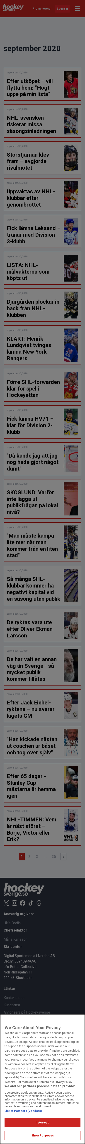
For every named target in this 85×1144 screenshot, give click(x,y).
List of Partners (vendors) (23, 1111)
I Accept (42, 1122)
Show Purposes (42, 1135)
